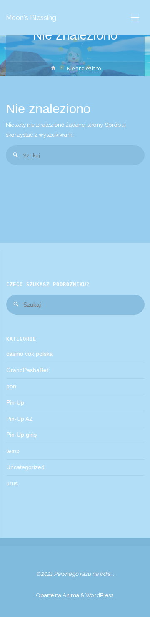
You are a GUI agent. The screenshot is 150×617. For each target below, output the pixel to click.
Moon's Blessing (31, 17)
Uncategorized (25, 467)
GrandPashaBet (27, 370)
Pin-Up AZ (19, 419)
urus (12, 483)
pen (11, 386)
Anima (70, 595)
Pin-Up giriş (21, 435)
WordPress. (100, 595)
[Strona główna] (53, 70)
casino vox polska (29, 354)
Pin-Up (15, 403)
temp (13, 451)
